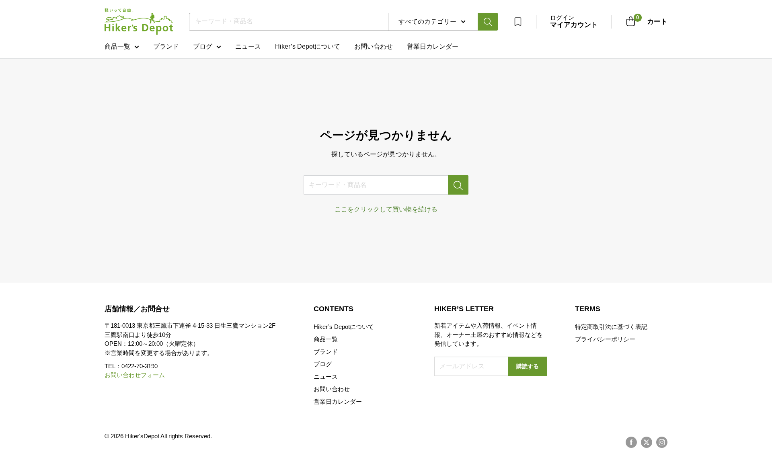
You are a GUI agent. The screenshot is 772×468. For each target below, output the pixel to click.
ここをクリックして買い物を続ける (386, 209)
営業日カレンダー (338, 401)
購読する (527, 366)
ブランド (166, 46)
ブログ (202, 46)
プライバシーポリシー (605, 339)
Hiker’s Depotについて (307, 46)
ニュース (248, 46)
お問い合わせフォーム (135, 375)
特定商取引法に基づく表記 (611, 326)
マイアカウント (574, 25)
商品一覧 (117, 46)
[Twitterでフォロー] (646, 442)
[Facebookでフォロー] (631, 442)
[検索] (488, 22)
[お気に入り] (518, 22)
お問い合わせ (373, 46)
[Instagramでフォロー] (661, 442)
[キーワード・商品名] (458, 185)
